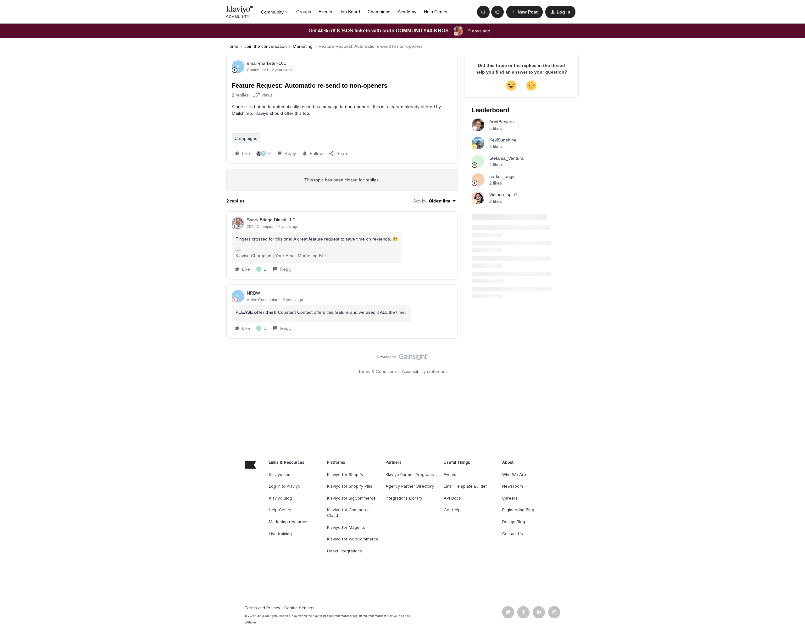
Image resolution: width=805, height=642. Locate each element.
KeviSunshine (502, 139)
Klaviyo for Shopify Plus (349, 486)
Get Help (452, 509)
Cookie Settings (299, 608)
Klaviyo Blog (280, 498)
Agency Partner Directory (410, 486)
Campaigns (246, 138)
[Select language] (497, 12)
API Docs (452, 498)
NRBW (253, 293)
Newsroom (512, 486)
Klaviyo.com (280, 474)
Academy (407, 11)
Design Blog (513, 521)
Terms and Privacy (262, 608)
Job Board (350, 11)
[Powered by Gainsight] (402, 358)
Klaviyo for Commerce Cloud (348, 512)
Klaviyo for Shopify (345, 474)
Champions (379, 11)
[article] (342, 245)
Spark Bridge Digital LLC (271, 219)
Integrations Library (404, 498)
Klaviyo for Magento (346, 527)
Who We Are (514, 474)
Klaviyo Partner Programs (410, 474)
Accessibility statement (424, 371)
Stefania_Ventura (506, 158)
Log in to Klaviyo (284, 486)
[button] (524, 12)
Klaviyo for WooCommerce (352, 539)
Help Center (436, 11)
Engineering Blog (518, 509)
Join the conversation (265, 46)
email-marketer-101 (266, 63)
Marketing (303, 46)
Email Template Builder (465, 486)
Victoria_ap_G (503, 194)
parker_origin (502, 176)
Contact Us (512, 533)
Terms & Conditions (377, 371)
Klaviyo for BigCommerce (351, 498)
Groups (303, 11)
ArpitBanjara (501, 121)
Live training (280, 533)
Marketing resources (288, 521)
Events (325, 11)
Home (232, 46)
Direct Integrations (344, 551)
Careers (510, 498)
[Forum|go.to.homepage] (239, 12)
